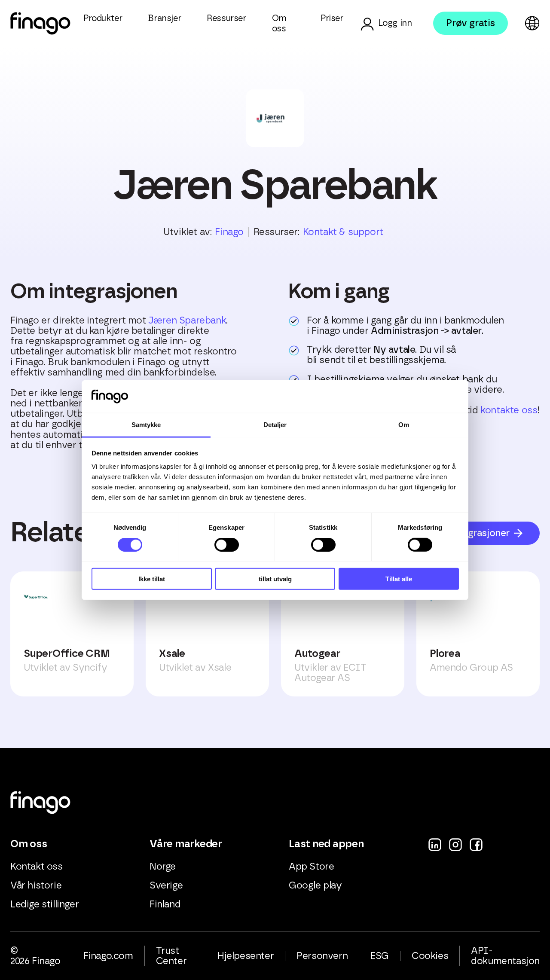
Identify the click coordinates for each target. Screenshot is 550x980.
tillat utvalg (275, 579)
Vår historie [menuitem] (35, 885)
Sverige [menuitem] (166, 885)
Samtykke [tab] (146, 424)
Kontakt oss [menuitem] (36, 866)
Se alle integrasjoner (465, 533)
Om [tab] (403, 424)
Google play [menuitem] (315, 885)
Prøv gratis (470, 23)
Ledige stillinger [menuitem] (44, 904)
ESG (379, 956)
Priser (332, 18)
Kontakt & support (343, 232)
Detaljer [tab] (275, 424)
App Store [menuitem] (311, 866)
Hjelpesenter (245, 956)
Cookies (430, 956)
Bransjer (164, 18)
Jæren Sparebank (187, 320)
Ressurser (226, 18)
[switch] (226, 544)
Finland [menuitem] (165, 904)
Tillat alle (398, 579)
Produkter (102, 18)
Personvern (322, 956)
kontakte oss (508, 410)
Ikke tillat (151, 579)
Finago (229, 232)
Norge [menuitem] (163, 866)
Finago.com (108, 956)
